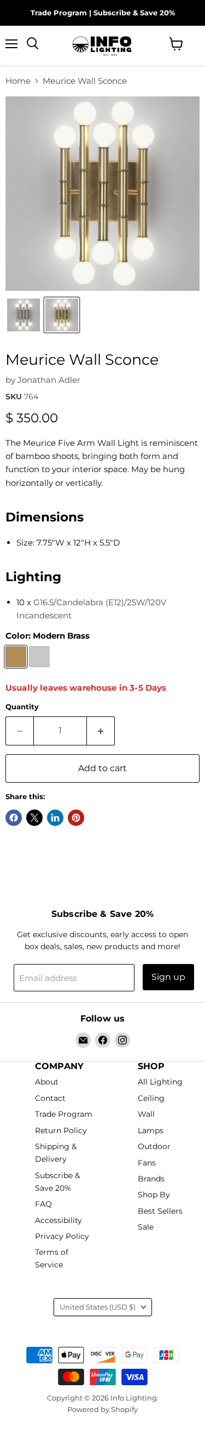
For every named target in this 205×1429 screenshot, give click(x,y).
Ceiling (151, 1098)
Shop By (154, 1195)
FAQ (43, 1204)
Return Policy (61, 1130)
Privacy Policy (62, 1236)
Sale (146, 1227)
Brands (151, 1179)
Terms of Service (51, 1259)
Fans (147, 1163)
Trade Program (59, 12)
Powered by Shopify (102, 1409)
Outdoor (154, 1146)
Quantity (22, 707)
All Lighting (160, 1082)
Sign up (168, 977)
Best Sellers (160, 1211)
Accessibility (58, 1220)
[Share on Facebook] (13, 818)
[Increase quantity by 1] (101, 730)
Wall (146, 1115)
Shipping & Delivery (56, 1152)
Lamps (150, 1130)
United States (98, 1306)
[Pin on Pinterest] (76, 818)
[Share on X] (34, 818)
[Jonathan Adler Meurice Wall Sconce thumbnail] (23, 314)
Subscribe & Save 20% (134, 12)
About (46, 1082)
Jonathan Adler (48, 380)
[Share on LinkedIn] (55, 818)
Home (18, 80)
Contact (50, 1098)
